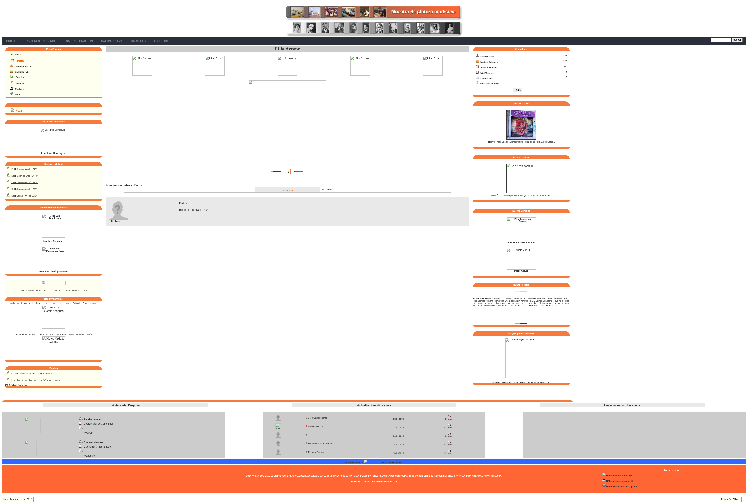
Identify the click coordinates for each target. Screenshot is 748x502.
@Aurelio (89, 432)
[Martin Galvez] (521, 269)
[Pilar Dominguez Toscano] (521, 238)
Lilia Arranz (287, 48)
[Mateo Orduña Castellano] (53, 358)
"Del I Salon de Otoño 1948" (24, 169)
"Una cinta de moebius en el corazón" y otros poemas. (36, 380)
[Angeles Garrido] (278, 425)
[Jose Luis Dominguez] (53, 149)
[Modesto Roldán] (278, 451)
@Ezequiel (89, 455)
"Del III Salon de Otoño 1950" (24, 182)
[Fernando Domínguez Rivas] (53, 269)
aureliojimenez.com (18, 499)
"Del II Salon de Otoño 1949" (24, 176)
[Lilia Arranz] (142, 74)
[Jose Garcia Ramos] (278, 416)
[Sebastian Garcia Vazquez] (53, 327)
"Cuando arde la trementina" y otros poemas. (32, 373)
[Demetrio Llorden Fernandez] (278, 442)
